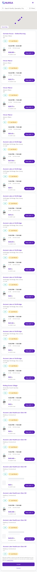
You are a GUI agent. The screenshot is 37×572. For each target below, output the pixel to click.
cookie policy (9, 560)
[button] (33, 2)
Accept (19, 565)
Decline (19, 568)
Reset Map (5, 27)
